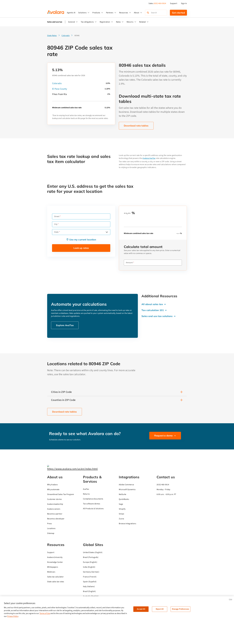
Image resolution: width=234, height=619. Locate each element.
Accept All (141, 609)
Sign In (184, 3)
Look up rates (81, 248)
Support (173, 3)
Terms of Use (44, 613)
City (55, 224)
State (56, 232)
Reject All (160, 609)
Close (230, 599)
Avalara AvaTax (149, 158)
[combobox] (81, 232)
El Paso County (59, 89)
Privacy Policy (12, 616)
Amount (129, 262)
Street (56, 216)
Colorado (57, 83)
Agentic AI (71, 12)
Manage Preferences (180, 609)
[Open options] (106, 232)
